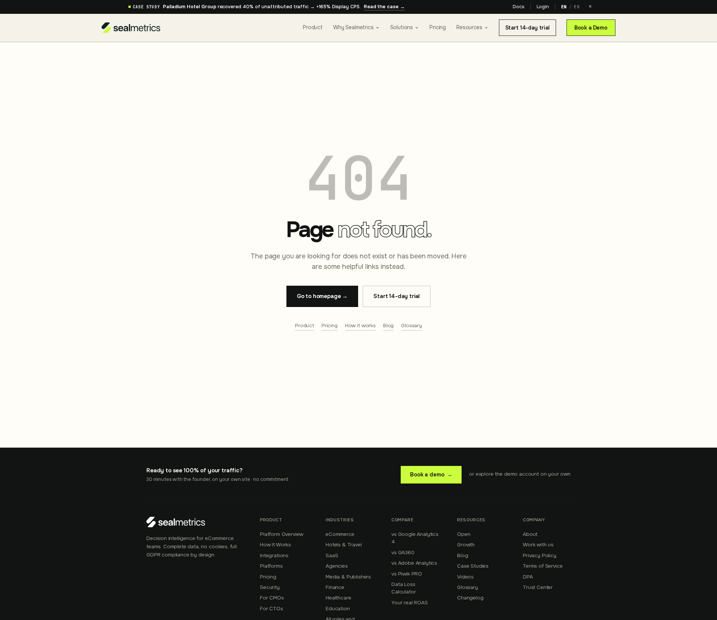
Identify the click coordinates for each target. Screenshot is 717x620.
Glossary (411, 325)
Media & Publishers (348, 577)
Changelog (470, 598)
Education (338, 608)
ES (577, 6)
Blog (388, 325)
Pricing (437, 27)
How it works (360, 325)
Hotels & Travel (344, 544)
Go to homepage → (322, 296)
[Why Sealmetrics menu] (377, 27)
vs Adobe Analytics (414, 563)
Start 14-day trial (527, 27)
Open (463, 534)
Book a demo (431, 474)
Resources (469, 27)
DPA (528, 577)
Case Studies (472, 566)
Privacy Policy (539, 555)
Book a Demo (591, 27)
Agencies (337, 566)
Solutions (401, 27)
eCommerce (340, 534)
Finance (335, 587)
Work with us (538, 544)
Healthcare (338, 598)
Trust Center (538, 587)
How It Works (275, 544)
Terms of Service (542, 566)
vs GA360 (403, 552)
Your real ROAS (409, 602)
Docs (518, 7)
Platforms (271, 566)
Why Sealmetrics (353, 27)
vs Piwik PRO (406, 574)
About (530, 534)
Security (270, 587)
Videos (465, 577)
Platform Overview (281, 534)
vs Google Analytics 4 (414, 538)
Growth (466, 544)
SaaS (332, 555)
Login (543, 7)
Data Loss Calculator (403, 588)
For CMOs (272, 598)
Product (313, 27)
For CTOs (271, 608)
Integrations (274, 555)
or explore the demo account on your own (520, 474)
